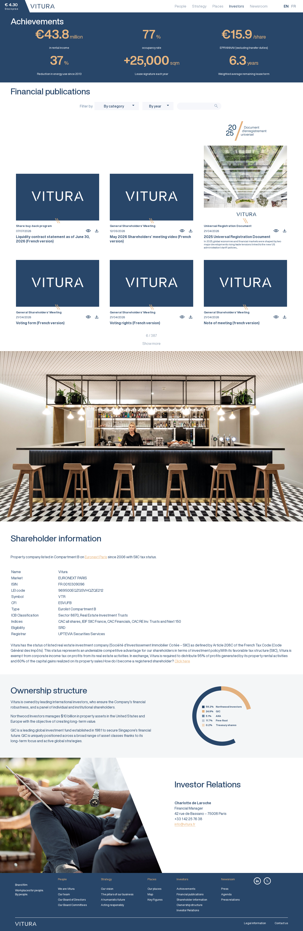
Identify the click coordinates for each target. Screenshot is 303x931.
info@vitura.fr (185, 824)
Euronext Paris (96, 557)
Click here (182, 661)
